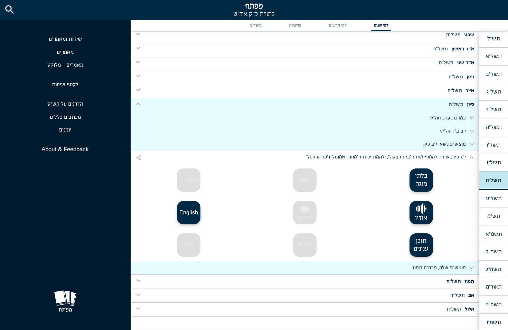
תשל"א (493, 56)
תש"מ (493, 216)
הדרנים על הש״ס (65, 104)
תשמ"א (494, 234)
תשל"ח (493, 180)
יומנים (65, 130)
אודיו (421, 218)
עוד (189, 245)
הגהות (305, 245)
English (188, 212)
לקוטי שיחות (65, 84)
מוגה (305, 180)
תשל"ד (493, 109)
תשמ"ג (493, 269)
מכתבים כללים (65, 117)
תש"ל (493, 38)
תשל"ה (493, 127)
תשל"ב (493, 74)
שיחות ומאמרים (65, 39)
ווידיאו (305, 212)
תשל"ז (494, 162)
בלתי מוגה (421, 180)
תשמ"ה (493, 304)
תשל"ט (493, 198)
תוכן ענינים (421, 245)
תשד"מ (493, 286)
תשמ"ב (493, 251)
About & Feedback (65, 149)
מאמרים (65, 52)
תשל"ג (493, 91)
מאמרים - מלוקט (65, 65)
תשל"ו (493, 145)
